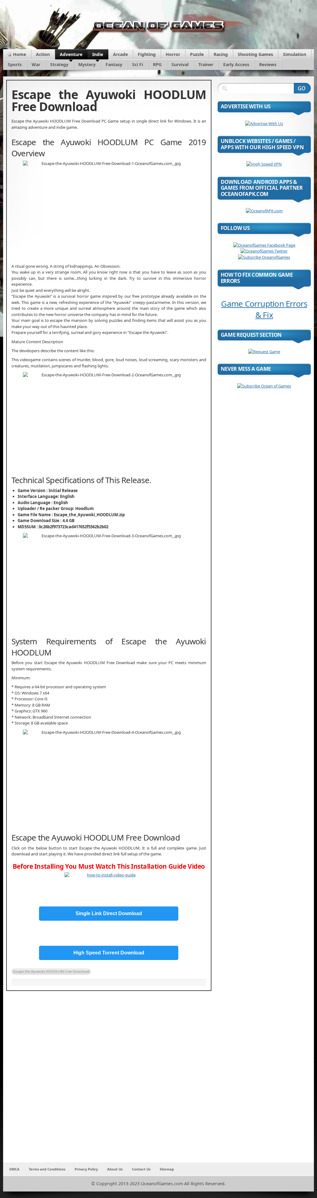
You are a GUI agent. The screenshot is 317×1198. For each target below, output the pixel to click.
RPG (157, 64)
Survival (180, 64)
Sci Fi (137, 64)
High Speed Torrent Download (108, 952)
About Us (115, 1169)
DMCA (14, 1169)
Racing (221, 54)
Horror (173, 54)
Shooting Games (255, 54)
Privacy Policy (86, 1169)
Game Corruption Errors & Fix (264, 309)
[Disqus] (108, 1080)
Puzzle (197, 54)
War (36, 64)
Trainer (205, 64)
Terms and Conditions (47, 1169)
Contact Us (141, 1169)
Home (19, 54)
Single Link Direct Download (109, 913)
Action (43, 54)
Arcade (120, 54)
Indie (97, 54)
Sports (15, 64)
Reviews (267, 64)
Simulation (294, 54)
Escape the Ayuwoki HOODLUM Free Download (51, 971)
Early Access (236, 64)
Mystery (87, 64)
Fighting (147, 54)
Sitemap (167, 1169)
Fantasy (114, 64)
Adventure (71, 54)
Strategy (59, 64)
